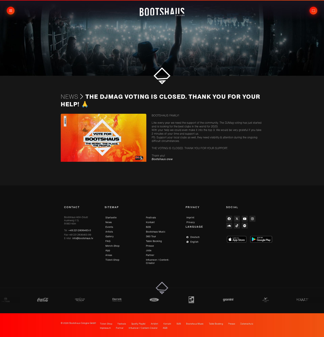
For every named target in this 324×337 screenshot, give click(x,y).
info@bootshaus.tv (82, 238)
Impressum (105, 328)
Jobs (149, 250)
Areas (108, 255)
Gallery (109, 236)
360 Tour (151, 236)
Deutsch (195, 237)
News (69, 96)
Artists (109, 231)
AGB (165, 328)
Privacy (190, 222)
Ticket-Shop (112, 259)
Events (109, 227)
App (107, 250)
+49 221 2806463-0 (80, 230)
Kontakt (150, 222)
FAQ (107, 241)
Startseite (111, 217)
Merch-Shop (112, 245)
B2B (148, 227)
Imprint (190, 217)
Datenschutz (246, 324)
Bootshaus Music (155, 231)
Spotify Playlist (138, 324)
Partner (150, 255)
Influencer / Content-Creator (157, 261)
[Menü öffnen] (11, 10)
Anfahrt (154, 324)
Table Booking (154, 241)
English (194, 241)
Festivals (151, 217)
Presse (150, 245)
